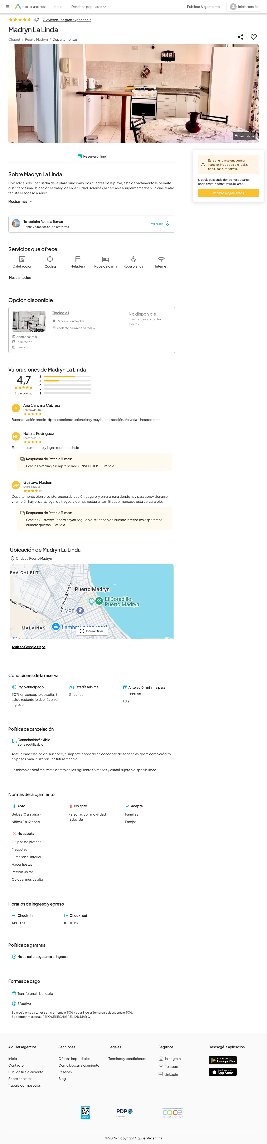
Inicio (12, 1058)
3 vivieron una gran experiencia (67, 20)
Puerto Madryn (36, 39)
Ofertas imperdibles (74, 1058)
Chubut (14, 39)
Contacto (16, 1065)
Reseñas (65, 1072)
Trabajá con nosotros (24, 1085)
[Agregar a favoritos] (254, 37)
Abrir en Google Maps (28, 647)
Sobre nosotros (20, 1078)
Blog (62, 1078)
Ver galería (246, 136)
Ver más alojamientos (228, 193)
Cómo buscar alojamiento (78, 1065)
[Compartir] (241, 37)
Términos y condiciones (127, 1058)
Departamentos (65, 39)
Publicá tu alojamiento (25, 1072)
